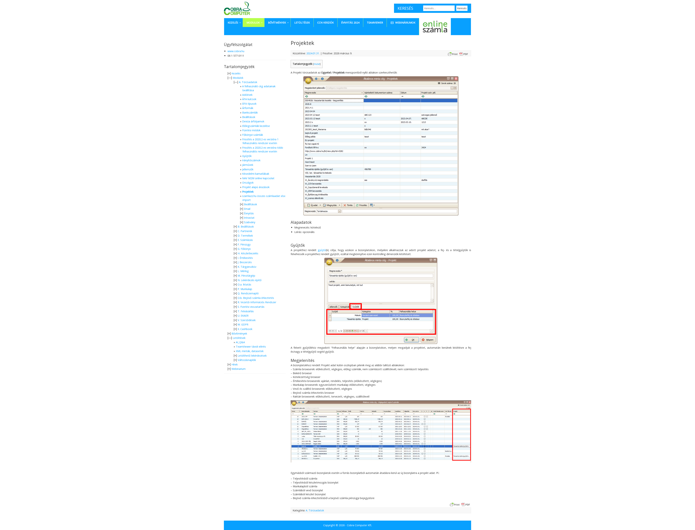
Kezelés (236, 73)
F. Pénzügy (244, 244)
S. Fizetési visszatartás (251, 306)
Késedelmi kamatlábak (255, 173)
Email (247, 209)
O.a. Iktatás (244, 284)
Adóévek (247, 94)
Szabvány (249, 222)
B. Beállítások (246, 226)
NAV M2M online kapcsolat (258, 178)
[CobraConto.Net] (237, 16)
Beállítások (248, 117)
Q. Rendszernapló (248, 293)
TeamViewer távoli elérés (251, 346)
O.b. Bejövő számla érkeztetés (256, 298)
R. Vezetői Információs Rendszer (257, 302)
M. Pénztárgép (246, 275)
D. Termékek (245, 235)
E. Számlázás (245, 240)
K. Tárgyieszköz (247, 266)
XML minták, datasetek (250, 351)
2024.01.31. (313, 53)
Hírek (234, 364)
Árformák (247, 108)
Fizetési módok (251, 130)
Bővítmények (239, 333)
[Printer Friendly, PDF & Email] (458, 54)
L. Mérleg (243, 271)
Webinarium (238, 369)
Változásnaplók (247, 360)
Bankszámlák (250, 112)
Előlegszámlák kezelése (256, 126)
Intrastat (249, 217)
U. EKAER (243, 315)
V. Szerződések (247, 320)
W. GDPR (243, 324)
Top (686, 521)
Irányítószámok (251, 160)
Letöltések (239, 338)
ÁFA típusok (249, 103)
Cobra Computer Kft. (359, 525)
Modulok (238, 77)
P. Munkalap (245, 289)
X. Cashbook (245, 329)
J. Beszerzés (245, 262)
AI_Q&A (240, 342)
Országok (248, 182)
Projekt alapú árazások (255, 187)
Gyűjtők (247, 156)
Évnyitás (249, 213)
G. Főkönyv (244, 249)
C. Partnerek (245, 231)
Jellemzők (247, 169)
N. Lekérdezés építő (250, 280)
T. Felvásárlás (246, 311)
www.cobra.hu (236, 51)
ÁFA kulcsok (249, 99)
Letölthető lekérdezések (252, 355)
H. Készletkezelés (248, 253)
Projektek (248, 191)
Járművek (247, 165)
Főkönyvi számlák (252, 134)
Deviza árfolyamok (253, 121)
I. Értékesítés (245, 258)
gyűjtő (322, 250)
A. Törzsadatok (315, 510)
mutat (317, 64)
